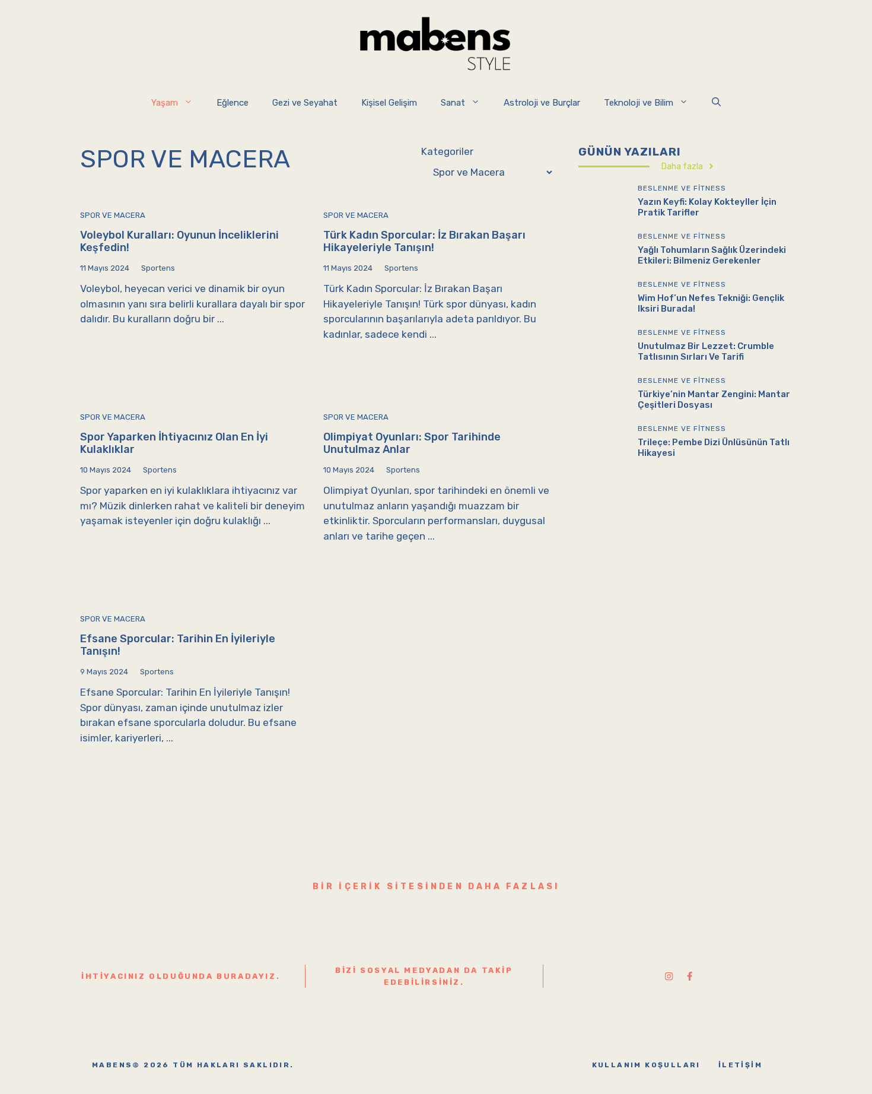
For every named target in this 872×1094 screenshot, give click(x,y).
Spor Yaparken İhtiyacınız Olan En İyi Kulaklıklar (174, 443)
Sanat (453, 102)
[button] (716, 103)
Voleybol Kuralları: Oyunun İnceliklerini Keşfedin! (179, 242)
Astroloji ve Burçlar (542, 102)
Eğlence (233, 102)
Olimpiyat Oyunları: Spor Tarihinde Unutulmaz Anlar (412, 443)
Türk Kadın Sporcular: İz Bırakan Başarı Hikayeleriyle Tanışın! (424, 242)
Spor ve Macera (112, 215)
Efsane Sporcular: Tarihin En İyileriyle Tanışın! (177, 645)
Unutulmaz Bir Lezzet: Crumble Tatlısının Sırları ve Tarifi (706, 351)
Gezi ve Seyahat (305, 102)
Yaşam (164, 102)
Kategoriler (447, 151)
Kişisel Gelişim (389, 102)
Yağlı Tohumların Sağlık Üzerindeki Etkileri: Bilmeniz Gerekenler (712, 254)
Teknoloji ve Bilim (638, 102)
